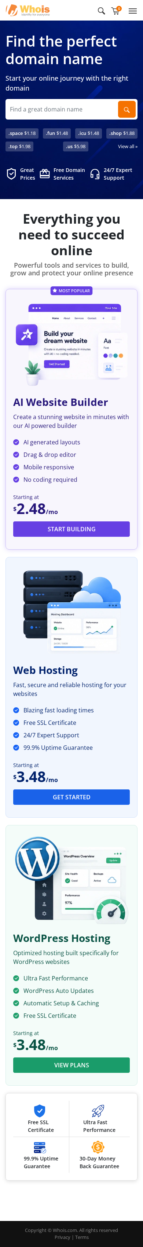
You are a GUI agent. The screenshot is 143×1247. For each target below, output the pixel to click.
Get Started (72, 797)
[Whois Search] (101, 10)
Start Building (72, 529)
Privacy (62, 1237)
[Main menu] (131, 10)
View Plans (71, 1065)
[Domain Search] (127, 109)
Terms (82, 1237)
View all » (128, 146)
